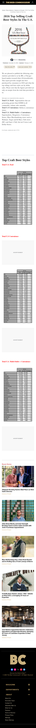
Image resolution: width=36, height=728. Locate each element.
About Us (8, 698)
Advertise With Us (10, 705)
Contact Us (8, 703)
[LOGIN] (32, 2)
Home (3, 10)
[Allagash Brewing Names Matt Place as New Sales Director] (18, 476)
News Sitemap (9, 720)
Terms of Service (10, 712)
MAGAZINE (10, 685)
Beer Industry (10, 10)
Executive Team (10, 700)
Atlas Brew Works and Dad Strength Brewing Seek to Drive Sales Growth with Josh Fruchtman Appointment (16, 525)
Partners (7, 710)
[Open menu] (3, 2)
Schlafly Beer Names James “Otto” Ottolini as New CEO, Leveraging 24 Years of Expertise (17, 595)
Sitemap (7, 717)
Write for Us (8, 708)
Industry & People (19, 10)
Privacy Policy (9, 715)
